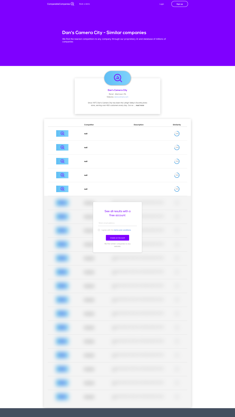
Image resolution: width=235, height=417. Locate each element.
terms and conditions (122, 230)
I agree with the (116, 230)
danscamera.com (121, 97)
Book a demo (84, 4)
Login (161, 4)
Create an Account (117, 238)
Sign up (179, 4)
